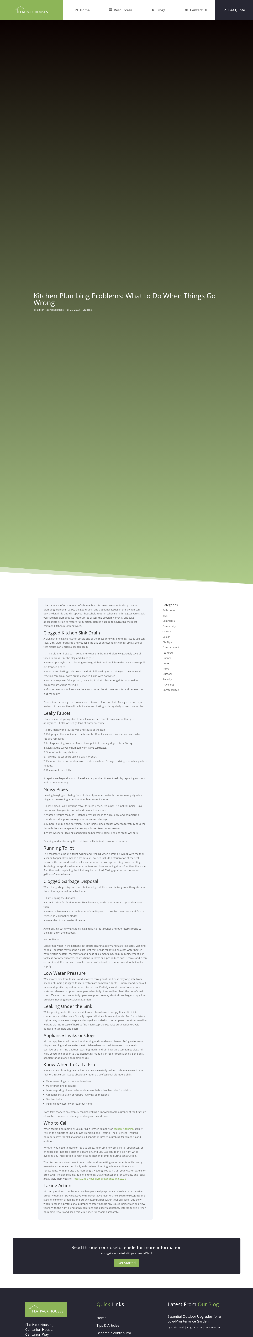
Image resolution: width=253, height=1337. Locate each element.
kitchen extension (123, 1128)
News (165, 668)
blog (164, 615)
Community (169, 626)
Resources (122, 10)
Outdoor (167, 673)
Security (167, 679)
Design (166, 636)
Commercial (169, 620)
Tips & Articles (108, 1325)
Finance (166, 658)
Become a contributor (114, 1333)
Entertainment (170, 647)
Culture (166, 631)
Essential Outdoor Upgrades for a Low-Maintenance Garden (194, 1319)
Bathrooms (168, 610)
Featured (167, 652)
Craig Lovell (177, 1327)
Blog (160, 10)
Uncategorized (170, 690)
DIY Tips (87, 309)
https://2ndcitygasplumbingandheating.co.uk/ (100, 1178)
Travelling (168, 684)
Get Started (127, 1262)
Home (85, 10)
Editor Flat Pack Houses (50, 309)
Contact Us (198, 10)
